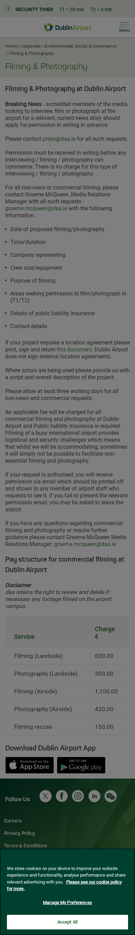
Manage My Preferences (67, 902)
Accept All (67, 922)
